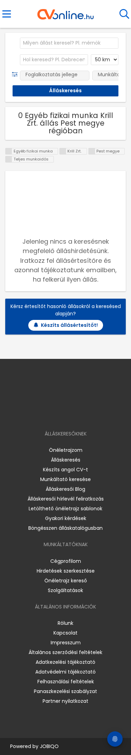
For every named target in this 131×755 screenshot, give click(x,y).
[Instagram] (61, 413)
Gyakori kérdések (65, 518)
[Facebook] (49, 413)
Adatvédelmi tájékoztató (65, 671)
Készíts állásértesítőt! (69, 325)
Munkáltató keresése (65, 479)
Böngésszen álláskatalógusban (65, 528)
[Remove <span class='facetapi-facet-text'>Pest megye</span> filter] (92, 151)
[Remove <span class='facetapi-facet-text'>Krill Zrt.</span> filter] (63, 151)
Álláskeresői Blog (65, 489)
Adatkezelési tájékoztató (65, 662)
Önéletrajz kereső (65, 580)
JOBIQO (49, 746)
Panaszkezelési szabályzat (65, 691)
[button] (16, 74)
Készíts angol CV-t (65, 469)
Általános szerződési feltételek (65, 652)
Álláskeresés (65, 459)
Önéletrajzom (65, 450)
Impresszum (66, 642)
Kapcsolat (65, 632)
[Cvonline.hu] (65, 11)
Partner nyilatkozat (65, 701)
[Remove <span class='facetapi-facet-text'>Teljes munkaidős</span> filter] (9, 159)
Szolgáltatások (65, 590)
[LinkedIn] (72, 413)
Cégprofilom (65, 561)
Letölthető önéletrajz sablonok (65, 508)
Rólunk (65, 623)
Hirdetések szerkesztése (66, 570)
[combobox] (69, 43)
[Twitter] (83, 413)
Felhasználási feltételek (65, 681)
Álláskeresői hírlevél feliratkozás (66, 498)
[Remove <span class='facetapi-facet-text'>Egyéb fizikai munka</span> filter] (9, 151)
